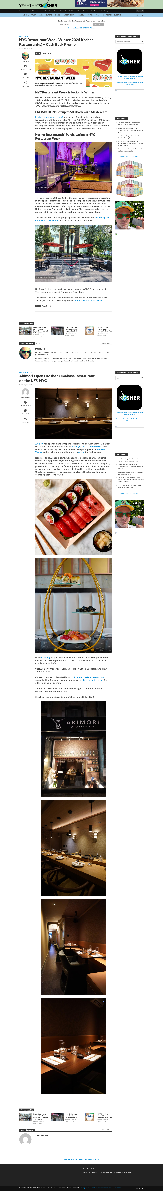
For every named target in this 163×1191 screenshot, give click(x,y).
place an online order (92, 680)
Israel (57, 15)
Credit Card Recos (70, 11)
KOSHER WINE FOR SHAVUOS (129, 157)
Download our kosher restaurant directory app (106, 1188)
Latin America (69, 15)
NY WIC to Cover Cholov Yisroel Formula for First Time (105, 329)
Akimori (39, 443)
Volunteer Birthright (103, 11)
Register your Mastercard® (49, 117)
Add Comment (39, 335)
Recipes (109, 15)
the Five (101, 449)
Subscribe (48, 11)
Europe (49, 15)
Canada (90, 15)
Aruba (81, 452)
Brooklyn (76, 446)
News (28, 36)
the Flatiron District (92, 446)
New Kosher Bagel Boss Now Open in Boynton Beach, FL (71, 329)
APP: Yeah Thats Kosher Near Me (86, 11)
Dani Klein (25, 61)
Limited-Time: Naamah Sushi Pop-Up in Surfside (81, 1159)
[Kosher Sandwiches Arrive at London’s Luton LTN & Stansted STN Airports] (25, 330)
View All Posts (106, 343)
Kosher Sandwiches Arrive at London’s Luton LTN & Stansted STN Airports (40, 330)
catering (45, 657)
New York (22, 36)
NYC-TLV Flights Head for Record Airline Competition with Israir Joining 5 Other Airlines (131, 143)
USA (97, 15)
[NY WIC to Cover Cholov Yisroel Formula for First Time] (89, 330)
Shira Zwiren (25, 398)
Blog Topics (118, 15)
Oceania (81, 15)
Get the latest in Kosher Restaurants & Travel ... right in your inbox (81, 21)
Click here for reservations (88, 300)
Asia (41, 15)
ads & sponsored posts (97, 1172)
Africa (33, 15)
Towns (38, 452)
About (21, 11)
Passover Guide (58, 11)
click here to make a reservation (87, 677)
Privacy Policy (85, 1188)
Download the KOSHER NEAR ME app (81, 28)
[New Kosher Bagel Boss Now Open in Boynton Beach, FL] (57, 330)
